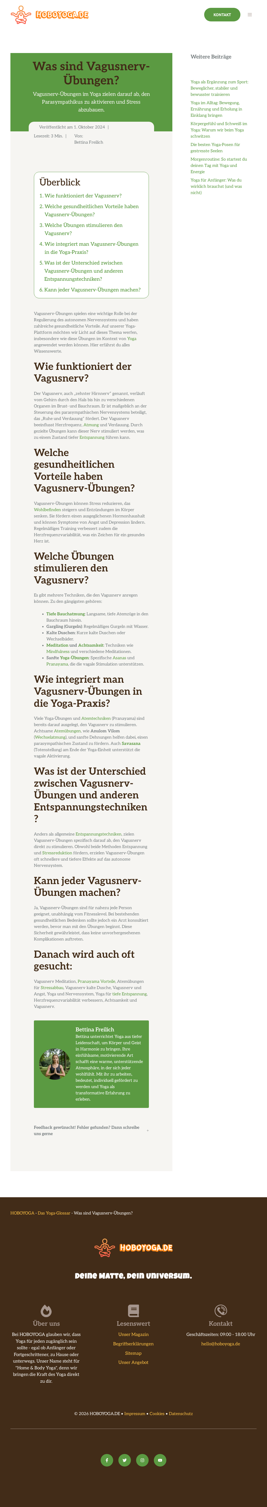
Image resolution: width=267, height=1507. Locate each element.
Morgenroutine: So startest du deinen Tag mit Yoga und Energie (219, 165)
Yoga (131, 338)
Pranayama (57, 664)
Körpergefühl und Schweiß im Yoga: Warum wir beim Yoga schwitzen (219, 130)
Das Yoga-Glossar (54, 1213)
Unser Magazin (133, 1334)
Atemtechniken (96, 718)
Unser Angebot (133, 1362)
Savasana (131, 743)
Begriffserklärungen (133, 1344)
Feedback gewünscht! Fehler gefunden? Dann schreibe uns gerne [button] (86, 1130)
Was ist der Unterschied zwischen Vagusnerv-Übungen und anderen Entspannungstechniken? (83, 271)
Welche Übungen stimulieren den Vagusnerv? (84, 229)
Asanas (119, 658)
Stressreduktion (57, 853)
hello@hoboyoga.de (220, 1344)
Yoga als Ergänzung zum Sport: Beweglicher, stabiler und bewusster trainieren (219, 88)
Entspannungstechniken (99, 834)
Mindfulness (58, 651)
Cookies (157, 1413)
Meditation (57, 645)
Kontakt (222, 14)
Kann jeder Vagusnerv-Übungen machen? (92, 290)
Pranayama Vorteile (96, 981)
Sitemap (133, 1353)
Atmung (91, 425)
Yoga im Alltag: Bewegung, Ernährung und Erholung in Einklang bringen (216, 109)
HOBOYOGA (22, 1213)
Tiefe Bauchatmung (65, 614)
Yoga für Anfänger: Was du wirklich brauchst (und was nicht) (216, 186)
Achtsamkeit (91, 645)
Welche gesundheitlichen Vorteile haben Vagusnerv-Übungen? (92, 210)
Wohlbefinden (47, 509)
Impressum (134, 1413)
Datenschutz (181, 1413)
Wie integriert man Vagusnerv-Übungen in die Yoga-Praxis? (91, 248)
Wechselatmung (50, 737)
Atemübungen (67, 731)
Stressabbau (52, 987)
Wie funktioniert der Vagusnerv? (83, 196)
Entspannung (92, 437)
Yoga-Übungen (74, 658)
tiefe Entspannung (129, 994)
